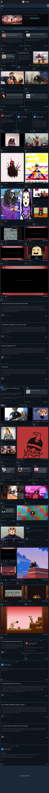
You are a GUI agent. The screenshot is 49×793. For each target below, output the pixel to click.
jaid (4, 736)
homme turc (21, 582)
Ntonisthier (5, 48)
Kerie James (29, 88)
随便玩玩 (5, 651)
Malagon (5, 715)
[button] (24, 20)
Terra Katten (5, 150)
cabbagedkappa (7, 356)
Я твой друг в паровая (7, 582)
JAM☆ (4, 502)
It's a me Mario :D (30, 186)
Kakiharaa (4, 763)
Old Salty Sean (29, 48)
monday (28, 405)
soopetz (4, 223)
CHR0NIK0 (6, 694)
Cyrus (4, 679)
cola (3, 130)
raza (28, 243)
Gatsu (4, 483)
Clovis (5, 377)
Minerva (4, 109)
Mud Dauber (21, 461)
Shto (20, 483)
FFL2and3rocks (30, 109)
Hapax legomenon (22, 523)
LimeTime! (29, 502)
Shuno (4, 68)
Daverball (5, 335)
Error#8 (28, 150)
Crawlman (22, 66)
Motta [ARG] (5, 424)
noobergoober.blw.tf (39, 130)
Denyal (4, 523)
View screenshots (5, 244)
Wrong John (29, 658)
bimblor (36, 483)
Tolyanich (37, 204)
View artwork (37, 69)
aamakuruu (5, 186)
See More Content (25, 775)
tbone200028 (5, 88)
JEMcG (4, 461)
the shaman (21, 130)
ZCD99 (4, 443)
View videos (4, 89)
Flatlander (37, 223)
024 (3, 637)
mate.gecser (6, 314)
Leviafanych (29, 263)
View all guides (5, 49)
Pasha (36, 68)
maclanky (37, 424)
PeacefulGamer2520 (6, 545)
